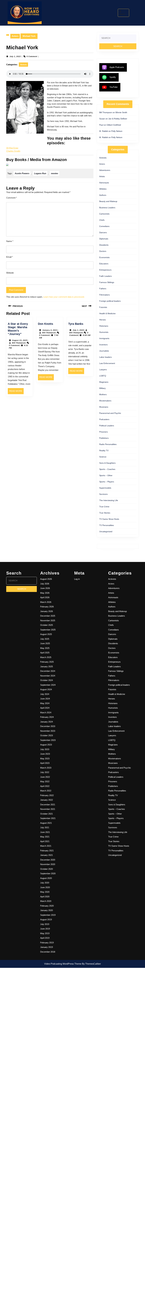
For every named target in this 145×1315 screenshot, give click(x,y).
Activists (102, 158)
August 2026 (46, 579)
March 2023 (45, 768)
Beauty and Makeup (108, 201)
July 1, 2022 (15, 56)
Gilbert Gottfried (114, 125)
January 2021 (46, 855)
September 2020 (48, 873)
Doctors (102, 251)
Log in (77, 579)
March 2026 (45, 602)
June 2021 (45, 832)
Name (9, 241)
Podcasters (104, 419)
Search (122, 14)
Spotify (112, 77)
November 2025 (47, 620)
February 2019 (47, 942)
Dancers (103, 232)
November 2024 (47, 675)
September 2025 (48, 629)
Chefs (102, 220)
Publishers (104, 438)
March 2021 (45, 846)
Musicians (103, 407)
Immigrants (104, 338)
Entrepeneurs (105, 270)
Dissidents (103, 245)
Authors (102, 195)
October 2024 (46, 680)
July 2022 (44, 772)
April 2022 (44, 786)
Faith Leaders (105, 276)
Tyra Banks (75, 323)
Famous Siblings (106, 282)
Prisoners (103, 432)
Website (10, 273)
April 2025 (44, 652)
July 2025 (44, 639)
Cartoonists (104, 214)
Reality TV (103, 450)
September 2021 (48, 818)
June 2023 (45, 754)
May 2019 (44, 933)
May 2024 (44, 703)
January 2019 (46, 947)
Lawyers (103, 369)
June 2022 (45, 777)
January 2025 (46, 666)
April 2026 (44, 597)
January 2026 (46, 611)
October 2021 (46, 814)
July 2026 (44, 583)
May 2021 (44, 836)
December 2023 (47, 726)
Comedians (104, 226)
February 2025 (47, 662)
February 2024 (47, 717)
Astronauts (104, 183)
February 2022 (47, 795)
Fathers (102, 288)
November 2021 (47, 809)
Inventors (103, 344)
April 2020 (44, 896)
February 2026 (47, 606)
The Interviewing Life (108, 500)
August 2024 (46, 689)
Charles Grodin (13, 151)
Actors (15, 36)
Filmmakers (104, 295)
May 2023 (44, 758)
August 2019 (46, 919)
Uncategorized (105, 531)
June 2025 (45, 643)
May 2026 (44, 593)
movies (54, 173)
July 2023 (44, 749)
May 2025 (44, 648)
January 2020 (46, 910)
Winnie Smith (121, 112)
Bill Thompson (18, 343)
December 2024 (47, 671)
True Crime (104, 506)
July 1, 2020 (78, 330)
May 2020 (44, 892)
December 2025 (47, 616)
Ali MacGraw (12, 148)
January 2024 (46, 722)
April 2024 (44, 708)
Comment (11, 198)
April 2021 (44, 841)
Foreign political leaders (110, 301)
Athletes (102, 189)
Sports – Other (105, 475)
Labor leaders (105, 357)
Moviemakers (105, 401)
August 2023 (46, 744)
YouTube (113, 87)
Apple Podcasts (116, 67)
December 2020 (47, 860)
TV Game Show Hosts (109, 519)
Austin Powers (22, 173)
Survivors (103, 494)
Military (102, 388)
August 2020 (46, 878)
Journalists (104, 351)
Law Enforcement (107, 363)
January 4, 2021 (49, 330)
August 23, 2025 (19, 340)
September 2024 (48, 685)
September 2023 (48, 740)
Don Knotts (45, 323)
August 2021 (46, 823)
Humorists (103, 332)
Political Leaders (106, 425)
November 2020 (47, 864)
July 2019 (44, 924)
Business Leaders (107, 207)
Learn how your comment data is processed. (64, 297)
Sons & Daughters (107, 463)
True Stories (104, 513)
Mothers (103, 394)
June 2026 (45, 588)
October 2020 (46, 869)
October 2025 (46, 625)
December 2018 (47, 952)
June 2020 (45, 887)
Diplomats (103, 239)
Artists (102, 176)
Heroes (102, 320)
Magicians (103, 382)
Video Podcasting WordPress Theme (62, 964)
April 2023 (44, 763)
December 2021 (47, 804)
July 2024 (44, 694)
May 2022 (44, 781)
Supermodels (105, 488)
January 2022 (46, 800)
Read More (16, 392)
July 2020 (44, 882)
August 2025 (46, 634)
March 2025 (45, 657)
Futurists (103, 307)
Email (9, 257)
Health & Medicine (107, 313)
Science (102, 457)
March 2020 (45, 901)
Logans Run (40, 173)
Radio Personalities (108, 444)
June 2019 (45, 928)
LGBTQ (102, 376)
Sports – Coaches (107, 469)
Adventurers (104, 170)
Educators (103, 263)
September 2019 (48, 915)
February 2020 (47, 906)
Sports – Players (106, 482)
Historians (103, 326)
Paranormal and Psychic (110, 413)
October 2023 (46, 735)
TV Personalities (106, 525)
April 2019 (44, 938)
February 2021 (47, 850)
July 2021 (44, 827)
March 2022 (45, 790)
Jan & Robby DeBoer (117, 119)
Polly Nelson (116, 131)
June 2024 (45, 698)
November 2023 (47, 731)
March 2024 (45, 712)
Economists (104, 257)
